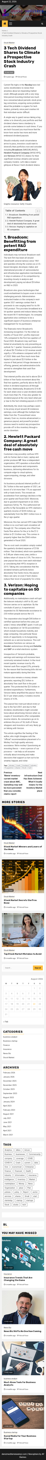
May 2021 (7, 1126)
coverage (20, 1158)
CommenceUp (35, 1154)
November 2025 (9, 1085)
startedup (9, 1200)
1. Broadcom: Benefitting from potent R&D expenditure (23, 216)
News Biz (7, 1053)
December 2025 (9, 1081)
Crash (18, 765)
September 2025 (10, 1093)
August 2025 (8, 1097)
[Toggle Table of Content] (36, 211)
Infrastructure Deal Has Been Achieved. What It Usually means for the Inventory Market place (33, 781)
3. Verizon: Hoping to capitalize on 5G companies (22, 228)
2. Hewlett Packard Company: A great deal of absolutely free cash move (23, 222)
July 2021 (7, 1118)
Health (28, 1171)
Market (32, 1179)
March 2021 (8, 1135)
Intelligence (9, 1179)
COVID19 (8, 1163)
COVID (30, 1158)
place (21, 1188)
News (30, 1184)
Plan (29, 1188)
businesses (20, 1154)
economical (16, 1167)
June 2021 (7, 1122)
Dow (6, 1167)
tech (30, 768)
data (36, 1163)
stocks (15, 1205)
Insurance (7, 1049)
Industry (34, 765)
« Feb (5, 1021)
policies (8, 1192)
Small (27, 1196)
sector (35, 1192)
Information (20, 1175)
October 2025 (9, 1089)
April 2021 (7, 1130)
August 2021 (8, 1114)
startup (19, 1200)
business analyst (10, 1037)
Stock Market (9, 43)
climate (11, 765)
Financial (18, 1171)
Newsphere (33, 1454)
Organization (10, 1188)
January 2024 (8, 1102)
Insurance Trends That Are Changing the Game (18, 1279)
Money (21, 1184)
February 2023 (9, 1110)
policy (17, 1192)
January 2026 (8, 1077)
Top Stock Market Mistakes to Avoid (23, 954)
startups (29, 1200)
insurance (33, 1175)
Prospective (9, 768)
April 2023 (7, 1106)
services (8, 1196)
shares (17, 768)
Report (26, 1192)
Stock (24, 768)
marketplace (10, 1184)
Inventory (21, 1179)
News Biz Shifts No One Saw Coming (22, 1331)
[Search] (42, 23)
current (27, 1163)
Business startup (10, 1041)
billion (18, 1150)
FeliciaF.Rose (22, 77)
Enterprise (29, 1167)
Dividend (25, 765)
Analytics (8, 1150)
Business (8, 1154)
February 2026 (9, 1073)
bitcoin (27, 1150)
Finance (6, 1045)
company (8, 1158)
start (35, 1196)
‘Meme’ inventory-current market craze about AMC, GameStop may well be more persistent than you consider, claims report (13, 783)
